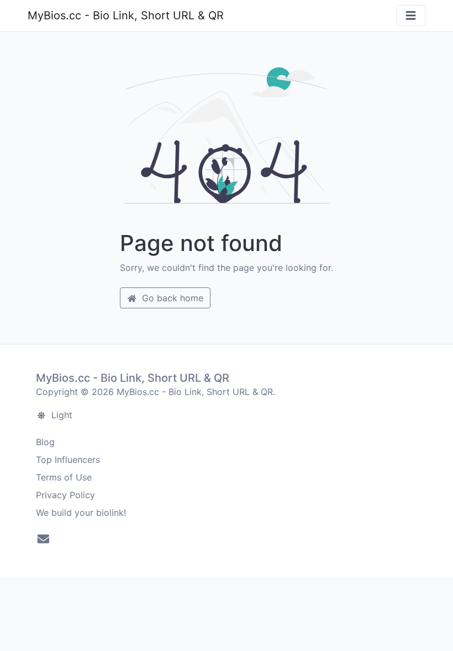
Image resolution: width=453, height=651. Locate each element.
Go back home (171, 297)
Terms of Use (64, 477)
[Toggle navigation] (410, 15)
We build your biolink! (81, 512)
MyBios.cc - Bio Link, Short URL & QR (126, 15)
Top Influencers (68, 459)
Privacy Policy (65, 494)
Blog (45, 441)
